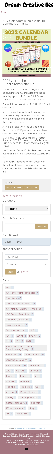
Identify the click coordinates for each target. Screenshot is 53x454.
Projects (26, 386)
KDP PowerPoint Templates (22, 292)
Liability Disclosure (43, 436)
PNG (19, 341)
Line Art (34, 335)
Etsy (9, 370)
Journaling (13, 354)
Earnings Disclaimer (11, 436)
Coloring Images (16, 325)
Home (37, 434)
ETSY (9, 287)
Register (24, 271)
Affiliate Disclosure (27, 436)
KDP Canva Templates (19, 314)
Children (35, 370)
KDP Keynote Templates (20, 303)
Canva (21, 370)
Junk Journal (37, 365)
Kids (38, 376)
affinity (10, 397)
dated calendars (16, 402)
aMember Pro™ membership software (30, 428)
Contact (27, 438)
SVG (30, 341)
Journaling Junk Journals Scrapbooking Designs (19, 348)
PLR (9, 341)
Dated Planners (30, 392)
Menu (4, 12)
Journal (11, 376)
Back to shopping (12, 195)
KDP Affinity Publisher (18, 319)
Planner (11, 381)
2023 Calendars (15, 408)
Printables (13, 298)
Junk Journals (34, 354)
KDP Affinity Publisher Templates (24, 308)
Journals (25, 376)
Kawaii (21, 335)
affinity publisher (29, 397)
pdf (9, 413)
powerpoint (23, 413)
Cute (39, 386)
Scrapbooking (16, 365)
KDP (9, 335)
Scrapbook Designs (18, 359)
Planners (26, 381)
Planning (11, 386)
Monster (11, 392)
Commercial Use (16, 330)
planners (36, 402)
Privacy (44, 434)
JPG (33, 330)
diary (33, 408)
